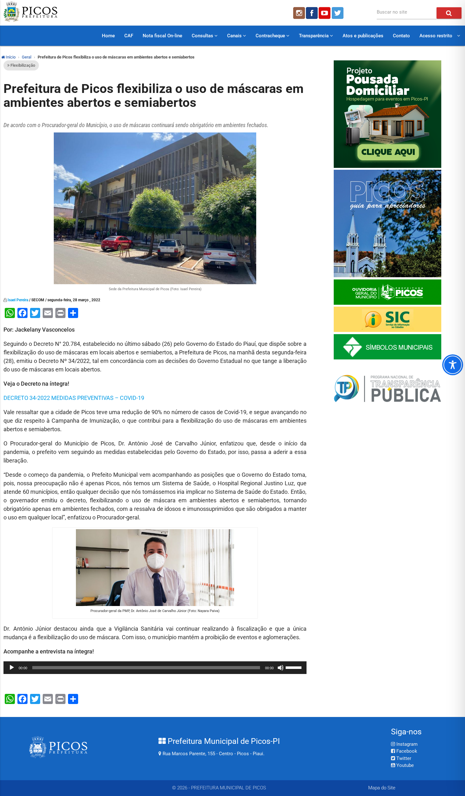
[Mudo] (280, 667)
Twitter (403, 758)
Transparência (314, 36)
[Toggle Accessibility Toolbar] (452, 365)
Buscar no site (392, 12)
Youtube (404, 765)
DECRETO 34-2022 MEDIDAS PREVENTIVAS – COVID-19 (73, 398)
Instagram (406, 744)
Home (108, 36)
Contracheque (271, 36)
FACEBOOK (312, 13)
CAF (128, 36)
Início (10, 57)
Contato (401, 36)
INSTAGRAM (298, 13)
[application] (155, 667)
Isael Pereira (18, 300)
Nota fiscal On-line (162, 36)
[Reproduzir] (12, 667)
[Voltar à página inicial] (30, 20)
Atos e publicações (363, 36)
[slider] (294, 667)
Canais (235, 36)
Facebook (406, 751)
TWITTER (338, 13)
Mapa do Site (381, 788)
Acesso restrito (435, 36)
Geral (26, 57)
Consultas (203, 36)
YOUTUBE (325, 13)
